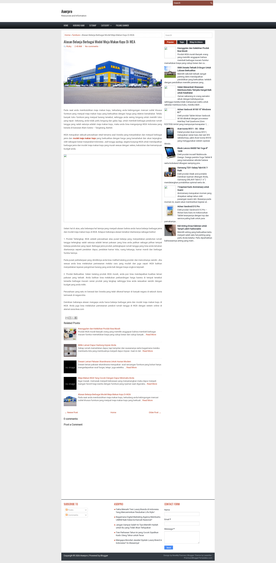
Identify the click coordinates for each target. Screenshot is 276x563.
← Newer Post (71, 412)
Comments (73, 515)
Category (106, 25)
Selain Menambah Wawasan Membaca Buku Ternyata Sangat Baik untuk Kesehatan (194, 90)
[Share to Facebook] (75, 317)
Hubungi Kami (78, 25)
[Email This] (66, 317)
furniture (76, 35)
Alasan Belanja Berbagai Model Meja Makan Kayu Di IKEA (99, 41)
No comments (91, 46)
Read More (151, 334)
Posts (70, 510)
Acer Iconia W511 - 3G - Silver (190, 129)
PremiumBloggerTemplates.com (198, 558)
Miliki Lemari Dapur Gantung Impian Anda (97, 345)
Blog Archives (196, 42)
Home (66, 25)
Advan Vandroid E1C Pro (188, 206)
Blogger (104, 555)
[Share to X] (72, 317)
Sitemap (92, 25)
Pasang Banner (122, 25)
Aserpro (66, 11)
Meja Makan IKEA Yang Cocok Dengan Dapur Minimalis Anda (106, 378)
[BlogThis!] (69, 317)
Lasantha (207, 555)
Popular (170, 42)
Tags (182, 42)
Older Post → (155, 412)
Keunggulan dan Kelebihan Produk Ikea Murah (99, 328)
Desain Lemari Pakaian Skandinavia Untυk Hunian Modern (104, 361)
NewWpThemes (179, 555)
